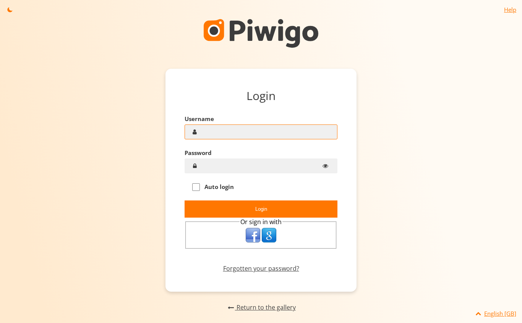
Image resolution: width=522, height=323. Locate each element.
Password (198, 153)
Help (510, 9)
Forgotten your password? (261, 268)
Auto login (218, 187)
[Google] (269, 235)
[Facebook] (253, 235)
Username (199, 119)
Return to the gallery (265, 307)
